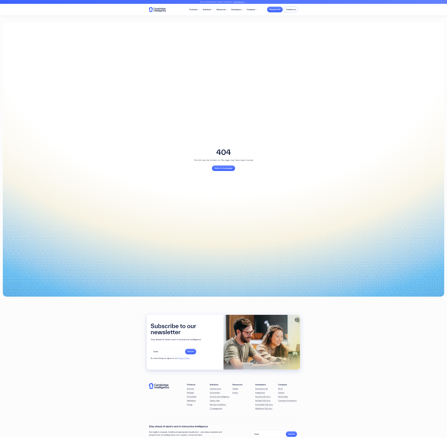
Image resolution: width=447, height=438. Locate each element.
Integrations (260, 392)
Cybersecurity (215, 389)
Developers (236, 9)
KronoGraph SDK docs (264, 404)
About (280, 389)
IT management (216, 408)
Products (193, 9)
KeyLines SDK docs (263, 396)
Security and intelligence (219, 396)
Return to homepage (223, 168)
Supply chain (215, 400)
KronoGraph (191, 396)
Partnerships (283, 396)
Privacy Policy (184, 358)
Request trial (274, 9)
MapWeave (191, 400)
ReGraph (190, 392)
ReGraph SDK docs (262, 400)
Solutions (207, 9)
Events (235, 392)
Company (251, 9)
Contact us (291, 9)
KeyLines (190, 389)
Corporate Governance (287, 400)
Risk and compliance (218, 404)
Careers (281, 392)
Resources (221, 9)
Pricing (189, 404)
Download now (238, 2)
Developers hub (261, 389)
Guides (235, 389)
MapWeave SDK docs (263, 408)
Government (215, 392)
